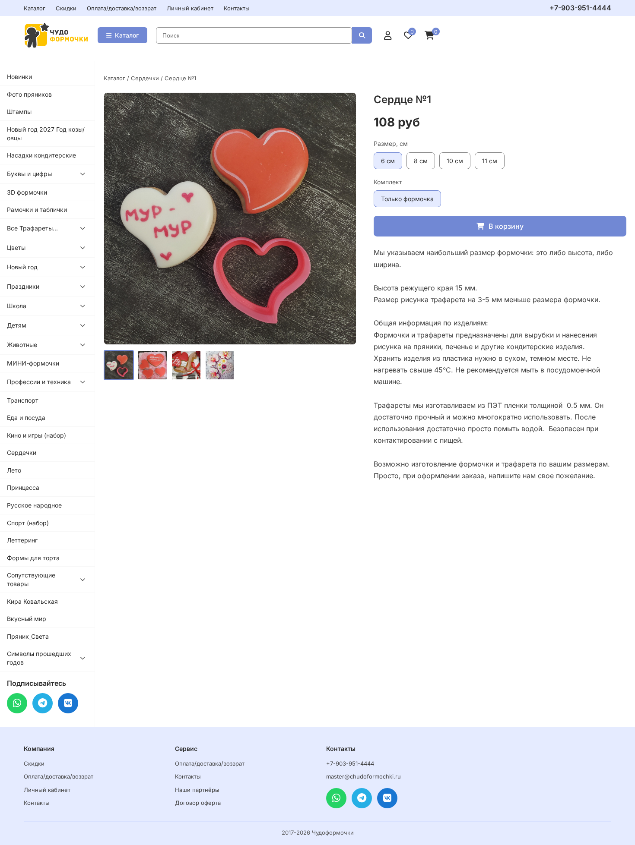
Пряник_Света (28, 636)
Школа (16, 305)
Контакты (237, 8)
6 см (388, 160)
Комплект (388, 182)
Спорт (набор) (28, 523)
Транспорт (22, 400)
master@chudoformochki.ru (363, 776)
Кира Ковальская (32, 601)
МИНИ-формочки (33, 363)
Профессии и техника (39, 381)
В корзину (506, 226)
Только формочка (407, 198)
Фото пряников (29, 94)
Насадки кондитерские (41, 155)
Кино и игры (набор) (36, 435)
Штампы (19, 111)
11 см (489, 160)
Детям (16, 325)
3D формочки (27, 192)
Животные (22, 344)
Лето (14, 470)
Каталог (34, 8)
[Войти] (388, 35)
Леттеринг (22, 540)
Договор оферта (198, 802)
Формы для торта (33, 557)
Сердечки (21, 452)
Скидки (66, 8)
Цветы (16, 247)
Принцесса (23, 487)
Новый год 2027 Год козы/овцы (46, 134)
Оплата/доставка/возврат (121, 8)
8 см (421, 160)
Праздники (23, 286)
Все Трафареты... (32, 228)
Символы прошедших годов (39, 658)
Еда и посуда (26, 417)
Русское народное (34, 505)
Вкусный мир (26, 618)
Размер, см (391, 143)
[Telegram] (42, 703)
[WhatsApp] (17, 703)
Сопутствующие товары (31, 579)
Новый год (22, 267)
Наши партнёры (197, 789)
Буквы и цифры (29, 173)
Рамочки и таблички (37, 209)
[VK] (68, 703)
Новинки (19, 76)
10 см (455, 160)
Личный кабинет (190, 8)
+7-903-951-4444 (580, 7)
